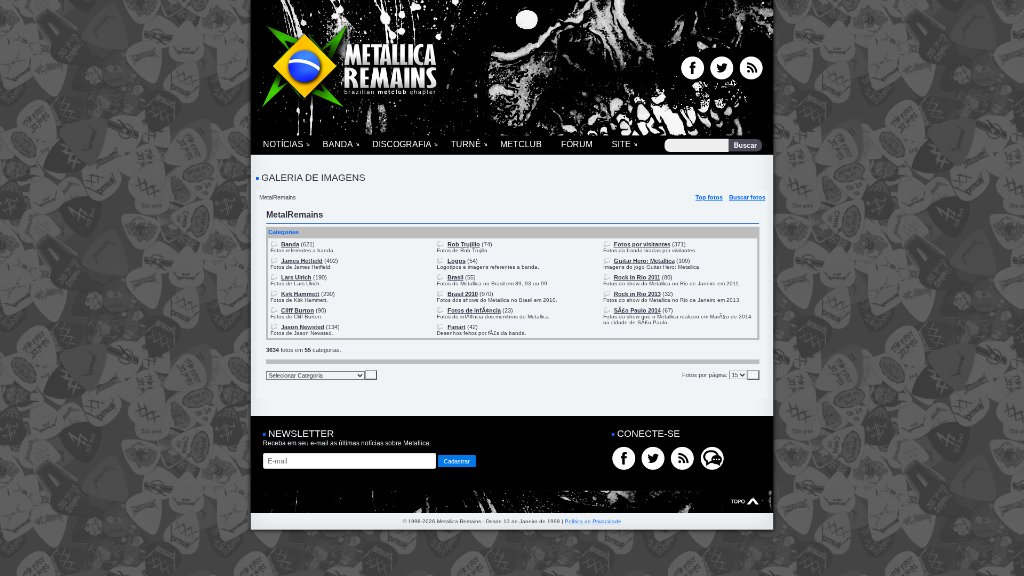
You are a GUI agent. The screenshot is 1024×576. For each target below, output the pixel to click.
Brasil (455, 277)
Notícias (283, 144)
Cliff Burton (297, 310)
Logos (456, 261)
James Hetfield (302, 261)
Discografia (401, 144)
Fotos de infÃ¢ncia (474, 310)
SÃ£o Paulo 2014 (637, 310)
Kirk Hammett (300, 294)
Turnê (466, 144)
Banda (338, 144)
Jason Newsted (302, 327)
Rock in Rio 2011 (637, 277)
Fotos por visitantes (642, 244)
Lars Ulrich (296, 277)
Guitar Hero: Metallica (644, 261)
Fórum (577, 144)
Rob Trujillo (463, 244)
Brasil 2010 (462, 294)
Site (621, 144)
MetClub (521, 144)
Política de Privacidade (593, 521)
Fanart (456, 327)
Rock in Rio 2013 (637, 294)
